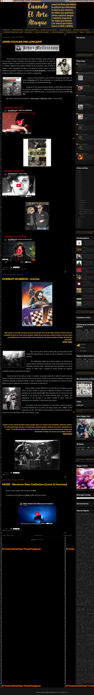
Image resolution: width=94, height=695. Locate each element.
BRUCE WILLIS (87, 534)
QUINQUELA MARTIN (81, 641)
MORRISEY (79, 616)
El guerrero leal (81, 65)
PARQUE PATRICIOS (81, 630)
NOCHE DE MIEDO (87, 105)
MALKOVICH (83, 601)
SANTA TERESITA (88, 653)
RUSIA (81, 652)
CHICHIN (78, 543)
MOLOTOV (87, 615)
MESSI (84, 337)
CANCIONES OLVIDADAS (82, 538)
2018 (79, 185)
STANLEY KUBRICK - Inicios (21, 279)
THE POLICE (79, 671)
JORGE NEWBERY (83, 587)
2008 (79, 223)
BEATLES (79, 526)
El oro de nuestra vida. (82, 96)
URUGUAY (86, 677)
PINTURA (83, 638)
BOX (92, 532)
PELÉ (92, 633)
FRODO (79, 359)
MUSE (17, 530)
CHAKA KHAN (89, 540)
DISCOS (7, 269)
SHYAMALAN (89, 656)
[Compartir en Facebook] (17, 267)
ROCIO (78, 453)
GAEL (79, 449)
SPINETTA (79, 660)
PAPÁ (92, 628)
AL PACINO (87, 517)
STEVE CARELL (88, 662)
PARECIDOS (89, 629)
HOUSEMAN (88, 576)
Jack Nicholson (89, 582)
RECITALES (89, 643)
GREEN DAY (89, 572)
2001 (91, 514)
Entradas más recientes (8, 535)
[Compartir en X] (16, 267)
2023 (79, 176)
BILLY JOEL (84, 530)
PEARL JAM (88, 633)
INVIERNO (84, 580)
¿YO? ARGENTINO (83, 514)
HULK (78, 578)
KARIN (84, 366)
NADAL (81, 619)
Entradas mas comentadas (49, 30)
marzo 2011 (81, 208)
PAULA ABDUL (83, 633)
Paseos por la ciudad (41, 32)
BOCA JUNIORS (88, 531)
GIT (92, 571)
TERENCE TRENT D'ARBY (82, 669)
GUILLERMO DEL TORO (84, 574)
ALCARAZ (78, 518)
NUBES (81, 624)
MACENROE (82, 600)
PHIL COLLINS (80, 636)
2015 (79, 191)
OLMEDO (78, 625)
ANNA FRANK (86, 520)
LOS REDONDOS (85, 597)
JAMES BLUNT (85, 583)
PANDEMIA (87, 628)
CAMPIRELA (87, 536)
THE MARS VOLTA (86, 670)
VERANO (87, 678)
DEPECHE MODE (90, 552)
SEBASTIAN (89, 655)
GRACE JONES (79, 572)
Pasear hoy (84, 275)
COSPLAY (78, 547)
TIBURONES (86, 673)
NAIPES (87, 619)
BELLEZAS (79, 527)
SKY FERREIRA (88, 657)
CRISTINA (87, 547)
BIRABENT (89, 530)
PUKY (88, 454)
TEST (88, 669)
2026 (79, 171)
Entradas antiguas (67, 535)
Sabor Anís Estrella (82, 64)
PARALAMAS (83, 629)
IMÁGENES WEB (81, 579)
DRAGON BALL (86, 555)
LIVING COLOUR (90, 596)
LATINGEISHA (90, 593)
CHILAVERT (83, 543)
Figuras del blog (17, 30)
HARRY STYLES (86, 575)
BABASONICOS (83, 523)
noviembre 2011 (82, 202)
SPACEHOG (86, 658)
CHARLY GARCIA (84, 542)
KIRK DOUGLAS (84, 591)
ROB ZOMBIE (82, 648)
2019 (79, 184)
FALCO (89, 561)
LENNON (90, 335)
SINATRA (80, 657)
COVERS (82, 547)
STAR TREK (84, 661)
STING (85, 664)
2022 (79, 178)
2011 (79, 199)
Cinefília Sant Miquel (82, 154)
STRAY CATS (79, 665)
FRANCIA (90, 564)
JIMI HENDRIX (85, 586)
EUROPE (86, 560)
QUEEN (20, 530)
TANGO (85, 668)
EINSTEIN (78, 556)
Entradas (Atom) (40, 539)
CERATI (84, 540)
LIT (85, 596)
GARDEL (78, 568)
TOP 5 (81, 32)
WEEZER (82, 679)
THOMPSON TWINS (80, 673)
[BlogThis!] (15, 267)
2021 (79, 180)
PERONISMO (83, 635)
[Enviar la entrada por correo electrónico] (11, 267)
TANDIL (81, 668)
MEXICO (83, 610)
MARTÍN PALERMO (88, 605)
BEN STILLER (86, 527)
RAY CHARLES (83, 643)
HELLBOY (91, 575)
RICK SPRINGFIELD (84, 647)
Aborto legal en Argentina (87, 261)
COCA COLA (84, 544)
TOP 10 (88, 32)
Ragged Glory (81, 113)
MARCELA (81, 452)
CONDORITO (79, 546)
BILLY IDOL (79, 530)
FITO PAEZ (82, 335)
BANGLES (82, 524)
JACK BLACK (83, 582)
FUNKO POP (91, 566)
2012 (79, 197)
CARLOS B (83, 539)
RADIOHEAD (90, 641)
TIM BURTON (91, 673)
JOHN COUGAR (12, 269)
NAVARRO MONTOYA (85, 620)
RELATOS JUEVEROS (86, 644)
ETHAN (81, 368)
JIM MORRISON (79, 585)
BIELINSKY (79, 528)
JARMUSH (86, 584)
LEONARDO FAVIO (84, 595)
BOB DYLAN (81, 531)
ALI (83, 518)
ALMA (83, 365)
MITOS (78, 615)
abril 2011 (81, 206)
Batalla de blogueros (86, 282)
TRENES (90, 676)
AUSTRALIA (79, 523)
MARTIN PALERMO (80, 605)
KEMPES (91, 589)
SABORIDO (87, 652)
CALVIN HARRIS (80, 536)
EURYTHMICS (91, 560)
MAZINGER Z (79, 607)
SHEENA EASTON (80, 656)
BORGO (78, 362)
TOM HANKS (82, 674)
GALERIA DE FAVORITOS (86, 567)
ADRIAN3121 (80, 451)
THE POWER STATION (86, 671)
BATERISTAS (87, 524)
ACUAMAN (85, 515)
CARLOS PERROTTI (89, 539)
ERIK (77, 368)
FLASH (87, 563)
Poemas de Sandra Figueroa (84, 104)
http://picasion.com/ (80, 489)
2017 (79, 187)
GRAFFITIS (84, 572)
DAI (84, 550)
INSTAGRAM (79, 580)
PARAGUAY (78, 629)
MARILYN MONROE (88, 604)
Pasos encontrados (82, 95)
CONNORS (84, 546)
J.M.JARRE (78, 582)
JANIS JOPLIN (79, 584)
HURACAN (86, 578)
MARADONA (81, 332)
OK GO (87, 624)
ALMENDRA (88, 453)
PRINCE (79, 330)
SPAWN (89, 658)
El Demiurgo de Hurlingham (84, 85)
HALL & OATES (80, 575)
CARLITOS (88, 449)
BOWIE (88, 533)
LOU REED (79, 599)
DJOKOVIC (79, 555)
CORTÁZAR (90, 336)
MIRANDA (84, 613)
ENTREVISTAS (80, 559)
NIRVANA (91, 337)
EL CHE (87, 556)
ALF (81, 518)
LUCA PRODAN (86, 599)
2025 (79, 172)
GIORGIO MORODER (87, 571)
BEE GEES (87, 526)
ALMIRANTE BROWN (87, 519)
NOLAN (78, 624)
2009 (79, 221)
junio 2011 (81, 204)
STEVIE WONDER (80, 664)
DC (77, 552)
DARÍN (82, 551)
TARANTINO (90, 668)
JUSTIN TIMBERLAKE (87, 588)
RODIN (78, 651)
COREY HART (88, 546)
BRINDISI (82, 534)
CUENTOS (87, 548)
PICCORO (84, 636)
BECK (83, 526)
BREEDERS (78, 534)
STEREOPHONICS (82, 662)
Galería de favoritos (31, 30)
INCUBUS (87, 579)
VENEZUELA (83, 678)
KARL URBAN (79, 589)
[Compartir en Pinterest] (19, 267)
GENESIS (86, 568)
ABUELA (87, 452)
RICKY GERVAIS (91, 647)
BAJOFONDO (89, 523)
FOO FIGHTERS (80, 564)
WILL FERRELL (88, 679)
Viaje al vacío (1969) (87, 155)
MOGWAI (83, 615)
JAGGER (80, 583)
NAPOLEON (91, 619)
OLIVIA (90, 624)
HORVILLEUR (83, 576)
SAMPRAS (91, 652)
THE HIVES (81, 670)
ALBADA (92, 366)
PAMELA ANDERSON (81, 628)
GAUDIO (82, 568)
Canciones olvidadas (57, 32)
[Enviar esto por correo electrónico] (13, 267)
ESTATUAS (79, 560)
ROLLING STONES (86, 651)
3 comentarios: (6, 267)
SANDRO (82, 653)
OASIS (84, 624)
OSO (88, 366)
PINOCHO (78, 638)
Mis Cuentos (28, 32)
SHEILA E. (85, 656)
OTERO (87, 451)
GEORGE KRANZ (85, 570)
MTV (90, 616)
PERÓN (78, 635)
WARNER (78, 679)
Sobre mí (6, 30)
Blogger (67, 692)
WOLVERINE (86, 681)
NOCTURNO (84, 364)
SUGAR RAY (84, 665)
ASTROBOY (88, 522)
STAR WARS (90, 661)
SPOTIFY (85, 660)
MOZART (87, 616)
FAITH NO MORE (83, 561)
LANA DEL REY (80, 593)
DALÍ (87, 550)
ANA (92, 452)
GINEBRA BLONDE (80, 571)
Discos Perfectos (72, 32)
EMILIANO (82, 558)
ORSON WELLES (84, 625)
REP (80, 645)
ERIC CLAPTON (86, 559)
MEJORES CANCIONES (21, 269)
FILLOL (78, 563)
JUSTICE (81, 588)
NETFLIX (83, 621)
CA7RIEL (87, 535)
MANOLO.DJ (81, 361)
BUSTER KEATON (81, 333)
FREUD (83, 566)
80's (93, 514)
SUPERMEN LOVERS (85, 666)
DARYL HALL (86, 551)
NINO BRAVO (79, 623)
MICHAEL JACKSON (81, 336)
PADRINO (82, 453)
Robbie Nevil (87, 648)
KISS (88, 591)
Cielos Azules (80, 124)
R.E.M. (86, 641)
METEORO (79, 610)
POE (80, 639)
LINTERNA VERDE (81, 596)
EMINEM (87, 558)
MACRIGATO (88, 600)
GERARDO (79, 454)
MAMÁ (87, 601)
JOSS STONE (89, 587)
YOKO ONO (89, 682)
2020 (79, 182)
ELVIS (78, 558)
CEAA (81, 540)
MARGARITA (81, 447)
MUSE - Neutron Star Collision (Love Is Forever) (34, 484)
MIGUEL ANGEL (80, 612)
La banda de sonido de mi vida (13, 32)
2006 (79, 226)
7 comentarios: (6, 472)
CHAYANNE (90, 542)
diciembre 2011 (82, 200)
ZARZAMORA (79, 683)
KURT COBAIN (80, 592)
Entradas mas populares (81, 30)
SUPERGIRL (92, 665)
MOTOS (83, 616)
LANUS (86, 593)
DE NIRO (79, 552)
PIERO (88, 636)
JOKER (78, 587)
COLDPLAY (89, 544)
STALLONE (79, 661)
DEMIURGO (84, 552)
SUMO (88, 665)
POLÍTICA (83, 639)
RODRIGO (81, 651)
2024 (79, 174)
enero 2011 (81, 216)
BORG (78, 532)
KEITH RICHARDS (86, 589)
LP (82, 599)
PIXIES (92, 638)
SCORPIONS (84, 654)
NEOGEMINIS (86, 362)
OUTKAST (87, 627)
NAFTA (85, 619)
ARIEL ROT (82, 522)
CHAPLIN (90, 333)
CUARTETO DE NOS (80, 548)
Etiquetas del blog (65, 30)
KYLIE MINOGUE (87, 592)
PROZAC (88, 365)
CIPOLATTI (79, 544)
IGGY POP (92, 578)
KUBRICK (7, 474)
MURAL (78, 617)
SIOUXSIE (84, 657)
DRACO (80, 366)
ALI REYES (87, 518)
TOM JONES (87, 674)
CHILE (86, 543)
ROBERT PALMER (85, 649)
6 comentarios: (6, 528)
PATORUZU (87, 632)
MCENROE (84, 607)
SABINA (83, 652)
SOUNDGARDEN (80, 658)
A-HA (78, 515)
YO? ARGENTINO (83, 682)
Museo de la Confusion (82, 134)
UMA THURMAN (80, 677)
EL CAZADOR (82, 556)
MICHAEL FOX (88, 610)
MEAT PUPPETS (90, 607)
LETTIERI (90, 595)
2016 (79, 189)
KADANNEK (86, 368)
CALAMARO (83, 340)
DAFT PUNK (79, 550)
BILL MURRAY (85, 528)
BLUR (78, 531)
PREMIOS (88, 639)
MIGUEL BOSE (85, 612)
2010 (79, 219)
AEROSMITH (79, 516)
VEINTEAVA (91, 368)
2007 (79, 224)
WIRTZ (82, 681)
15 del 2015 (84, 247)
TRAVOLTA (86, 675)
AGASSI (83, 516)
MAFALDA (79, 601)
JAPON (83, 584)
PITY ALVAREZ (87, 637)
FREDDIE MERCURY (86, 338)
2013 (79, 195)
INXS (87, 580)
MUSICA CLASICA (86, 617)
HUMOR (81, 578)
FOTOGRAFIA (85, 564)
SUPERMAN (79, 666)
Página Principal (38, 535)
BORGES (81, 532)
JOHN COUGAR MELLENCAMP (22, 41)
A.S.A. (84, 125)
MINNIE (84, 454)
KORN (90, 591)
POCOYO (78, 639)
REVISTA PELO (85, 645)
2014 (79, 193)
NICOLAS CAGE (89, 621)
